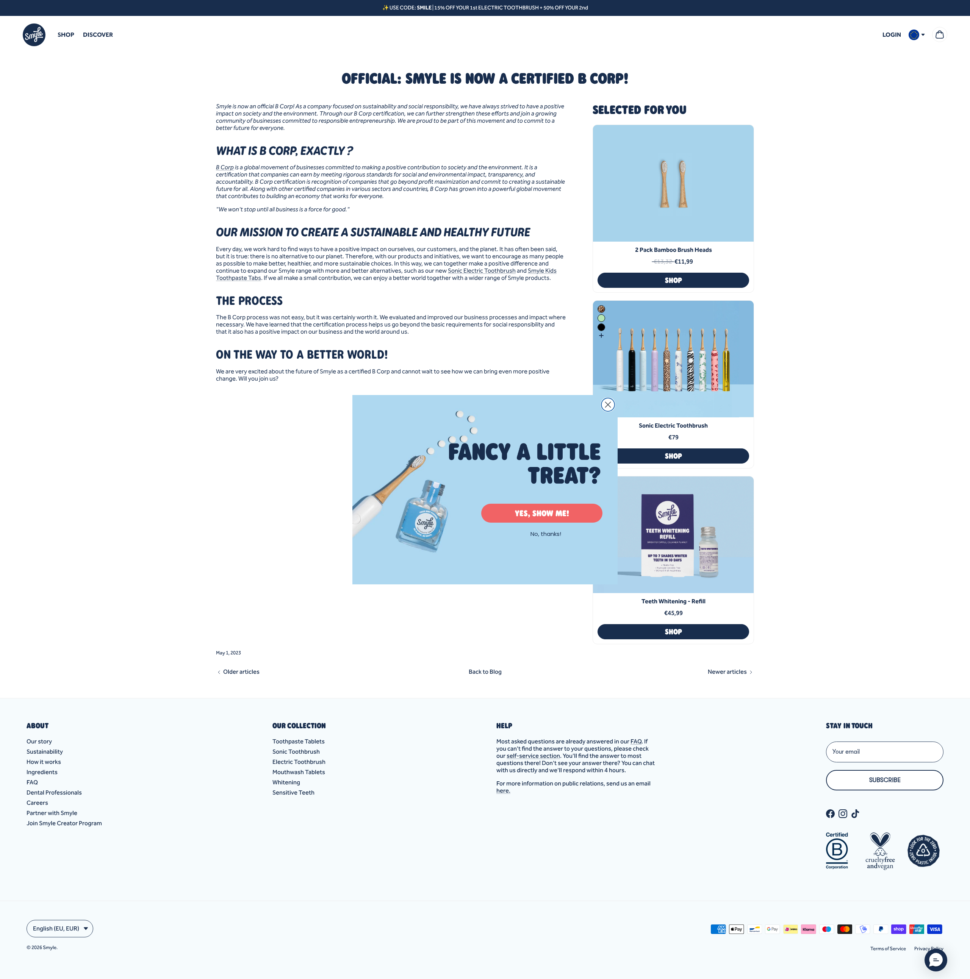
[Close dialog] (608, 404)
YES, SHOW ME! (542, 513)
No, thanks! (545, 534)
